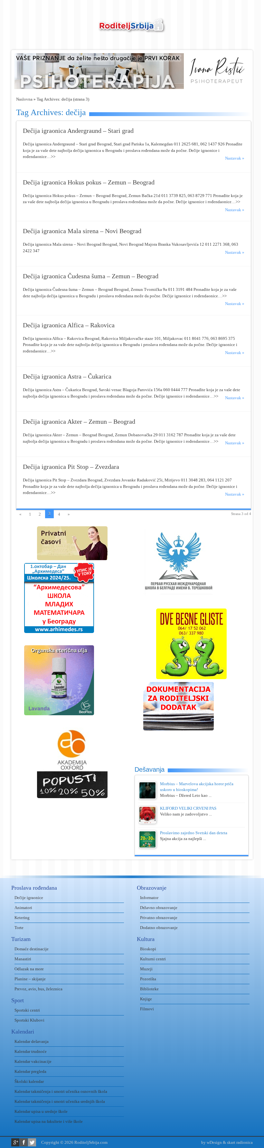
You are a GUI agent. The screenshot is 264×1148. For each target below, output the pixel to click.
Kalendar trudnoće (30, 1051)
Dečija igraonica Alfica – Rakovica (69, 325)
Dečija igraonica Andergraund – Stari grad (78, 130)
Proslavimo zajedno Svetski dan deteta (193, 832)
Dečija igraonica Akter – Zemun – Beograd (79, 421)
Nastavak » (234, 158)
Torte (19, 927)
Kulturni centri (153, 958)
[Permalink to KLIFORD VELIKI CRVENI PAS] (147, 822)
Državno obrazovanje (158, 907)
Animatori (23, 907)
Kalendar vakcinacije (33, 1061)
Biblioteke (149, 988)
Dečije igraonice (28, 897)
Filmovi (147, 1008)
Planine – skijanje (30, 978)
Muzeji (146, 968)
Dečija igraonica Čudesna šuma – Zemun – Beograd (90, 276)
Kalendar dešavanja (31, 1041)
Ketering (22, 917)
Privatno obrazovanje (158, 917)
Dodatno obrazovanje (159, 927)
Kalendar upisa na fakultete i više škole (48, 1121)
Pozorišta (148, 978)
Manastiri (22, 958)
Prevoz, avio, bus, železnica (38, 988)
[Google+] (15, 1142)
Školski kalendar (29, 1081)
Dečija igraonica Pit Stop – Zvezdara (71, 466)
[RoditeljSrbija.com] (132, 29)
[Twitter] (32, 1142)
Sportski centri (27, 1010)
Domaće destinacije (31, 948)
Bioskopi (148, 948)
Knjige (146, 998)
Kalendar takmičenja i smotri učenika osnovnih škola (60, 1091)
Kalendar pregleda (30, 1071)
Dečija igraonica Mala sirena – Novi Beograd (82, 231)
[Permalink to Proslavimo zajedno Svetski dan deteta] (147, 846)
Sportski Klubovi (29, 1020)
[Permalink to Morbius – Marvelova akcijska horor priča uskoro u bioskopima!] (147, 797)
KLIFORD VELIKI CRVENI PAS (188, 808)
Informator (149, 897)
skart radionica (240, 1142)
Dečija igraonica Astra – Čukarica (67, 376)
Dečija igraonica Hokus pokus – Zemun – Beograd (89, 182)
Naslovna (24, 99)
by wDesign (211, 1142)
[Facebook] (24, 1142)
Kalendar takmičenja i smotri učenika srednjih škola (59, 1101)
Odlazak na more (29, 968)
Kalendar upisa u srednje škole (41, 1111)
